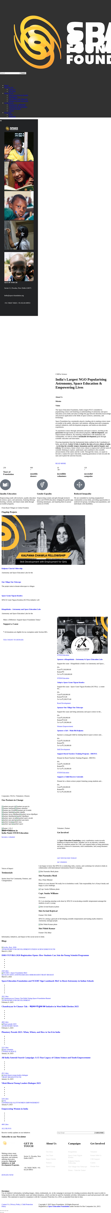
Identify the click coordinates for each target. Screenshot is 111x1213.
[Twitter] (23, 308)
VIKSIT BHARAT (47, 975)
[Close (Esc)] (7, 1210)
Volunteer (93, 1152)
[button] (83, 462)
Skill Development (63, 749)
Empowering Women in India (15, 1109)
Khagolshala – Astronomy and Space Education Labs (21, 609)
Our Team (49, 1155)
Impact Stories (51, 1159)
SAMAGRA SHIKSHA (28, 975)
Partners (49, 1163)
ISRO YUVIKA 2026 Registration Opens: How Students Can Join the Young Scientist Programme (45, 955)
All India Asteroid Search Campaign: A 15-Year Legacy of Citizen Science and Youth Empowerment (46, 1057)
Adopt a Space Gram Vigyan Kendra (70, 682)
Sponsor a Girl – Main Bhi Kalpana (70, 731)
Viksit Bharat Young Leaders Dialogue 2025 (21, 1083)
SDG (39, 975)
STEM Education (63, 655)
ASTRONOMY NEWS (10, 1026)
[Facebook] (28, 308)
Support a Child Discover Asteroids (70, 777)
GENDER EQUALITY (10, 1103)
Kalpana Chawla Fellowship (12, 568)
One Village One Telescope (11, 582)
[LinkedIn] (7, 308)
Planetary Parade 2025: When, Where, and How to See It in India (31, 1032)
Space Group (50, 1166)
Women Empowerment (65, 726)
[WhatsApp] (18, 308)
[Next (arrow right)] (3, 1212)
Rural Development (64, 703)
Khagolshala (72, 1152)
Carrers (92, 1163)
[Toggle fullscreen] (3, 1210)
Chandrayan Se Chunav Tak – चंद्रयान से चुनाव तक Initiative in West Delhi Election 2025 (40, 1006)
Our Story (49, 1152)
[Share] (5, 1210)
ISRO (47, 949)
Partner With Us (95, 1155)
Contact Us (6, 1204)
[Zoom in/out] (1, 1210)
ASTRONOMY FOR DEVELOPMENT (16, 949)
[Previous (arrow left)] (1, 1212)
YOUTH (52, 949)
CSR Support (95, 1159)
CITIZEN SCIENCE (37, 949)
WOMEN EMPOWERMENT (28, 1103)
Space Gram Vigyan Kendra (12, 596)
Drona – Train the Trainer (77, 1170)
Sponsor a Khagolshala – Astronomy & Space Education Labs (80, 659)
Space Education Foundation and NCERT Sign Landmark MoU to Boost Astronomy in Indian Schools (48, 981)
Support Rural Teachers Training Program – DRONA (77, 754)
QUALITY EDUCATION (11, 975)
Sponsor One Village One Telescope (70, 707)
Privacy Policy (15, 1204)
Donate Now (94, 1166)
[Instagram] (12, 308)
